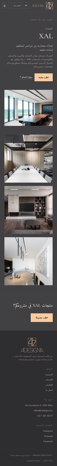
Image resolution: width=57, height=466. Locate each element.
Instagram (48, 430)
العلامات (49, 384)
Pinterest (48, 436)
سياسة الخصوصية (33, 460)
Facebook (48, 441)
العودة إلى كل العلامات (41, 20)
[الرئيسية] (42, 5)
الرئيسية (49, 374)
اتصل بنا (49, 390)
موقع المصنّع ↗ (25, 76)
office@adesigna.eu (43, 410)
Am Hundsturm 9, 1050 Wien (39, 405)
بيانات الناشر (48, 460)
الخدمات (49, 379)
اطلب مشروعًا (42, 317)
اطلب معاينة (44, 77)
